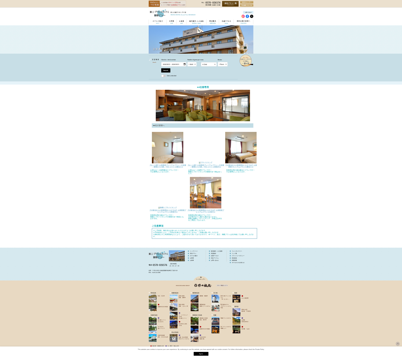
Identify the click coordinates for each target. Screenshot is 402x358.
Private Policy (259, 349)
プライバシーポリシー (238, 255)
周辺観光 (212, 22)
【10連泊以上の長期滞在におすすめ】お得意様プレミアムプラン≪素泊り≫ (241, 166)
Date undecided (171, 76)
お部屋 (172, 22)
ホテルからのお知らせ (238, 262)
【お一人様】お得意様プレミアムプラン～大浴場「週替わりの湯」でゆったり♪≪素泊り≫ (167, 166)
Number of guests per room (193, 59)
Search (165, 70)
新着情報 (234, 260)
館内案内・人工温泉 (196, 22)
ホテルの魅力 (158, 22)
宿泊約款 (234, 258)
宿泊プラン (193, 253)
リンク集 (234, 253)
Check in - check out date (168, 59)
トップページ (194, 251)
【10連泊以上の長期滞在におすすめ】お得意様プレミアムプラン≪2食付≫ (205, 211)
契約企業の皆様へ (243, 22)
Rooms (220, 59)
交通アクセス (226, 22)
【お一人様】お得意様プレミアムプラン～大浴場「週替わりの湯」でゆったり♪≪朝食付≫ (205, 166)
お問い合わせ (215, 260)
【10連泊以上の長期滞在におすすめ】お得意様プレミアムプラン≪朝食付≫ (167, 211)
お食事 (181, 22)
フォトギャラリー (237, 251)
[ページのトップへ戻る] (398, 345)
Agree (201, 354)
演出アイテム (215, 258)
